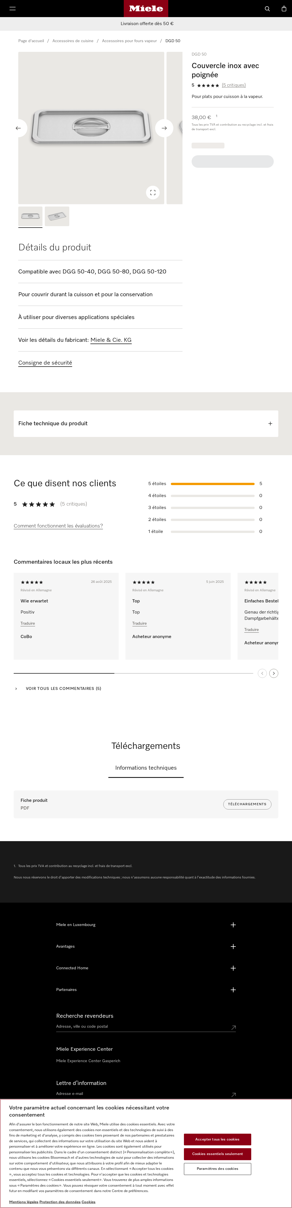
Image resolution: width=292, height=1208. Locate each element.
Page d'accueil (31, 41)
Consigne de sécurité (45, 363)
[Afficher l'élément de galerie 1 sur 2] (30, 217)
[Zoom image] (153, 192)
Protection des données (60, 1202)
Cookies (89, 1202)
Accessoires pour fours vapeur (129, 41)
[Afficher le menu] (12, 8)
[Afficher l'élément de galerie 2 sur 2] (57, 217)
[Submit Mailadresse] (233, 1095)
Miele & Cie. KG (111, 340)
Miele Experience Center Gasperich (88, 1061)
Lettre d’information (81, 1083)
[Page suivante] (273, 673)
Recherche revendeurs (84, 1016)
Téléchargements (247, 804)
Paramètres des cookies (217, 1169)
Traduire (28, 624)
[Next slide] (164, 128)
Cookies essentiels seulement (217, 1154)
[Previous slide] (18, 128)
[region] (100, 128)
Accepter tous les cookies (217, 1139)
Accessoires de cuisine (73, 41)
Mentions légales (23, 1202)
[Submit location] (233, 1027)
